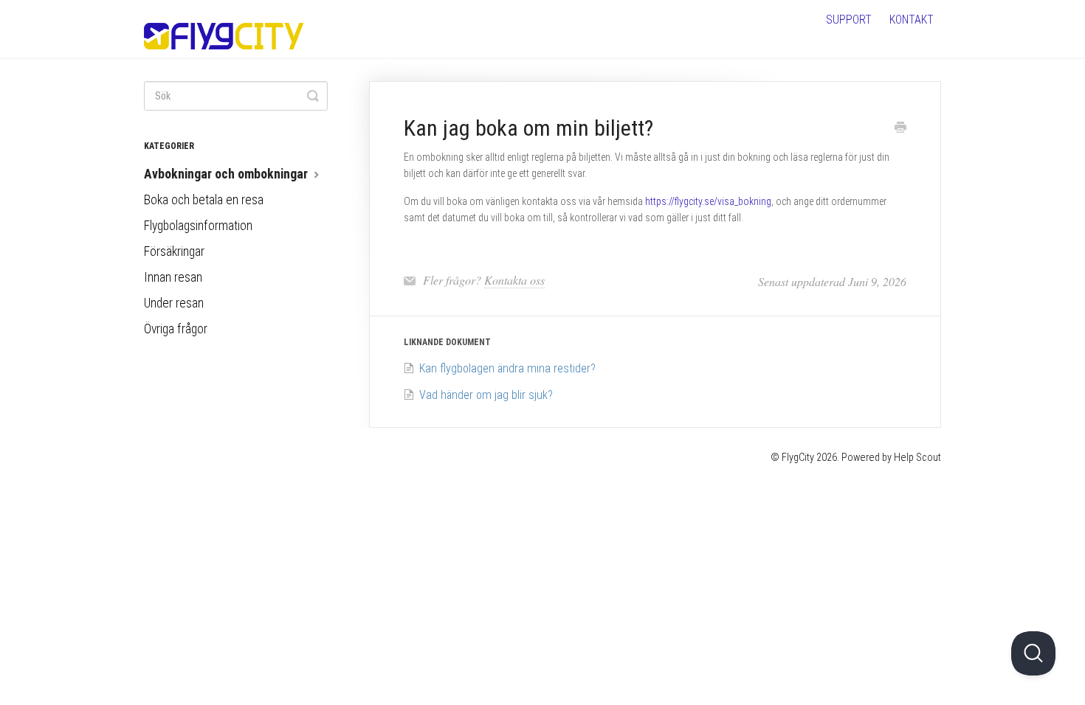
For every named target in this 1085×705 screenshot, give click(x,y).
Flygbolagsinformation (198, 225)
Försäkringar (174, 251)
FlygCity (798, 457)
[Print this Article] (900, 129)
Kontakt (911, 20)
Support (849, 20)
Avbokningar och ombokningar (227, 174)
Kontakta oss (514, 280)
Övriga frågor (175, 329)
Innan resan (173, 277)
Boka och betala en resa (204, 199)
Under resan (174, 303)
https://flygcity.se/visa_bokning (708, 201)
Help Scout (917, 457)
